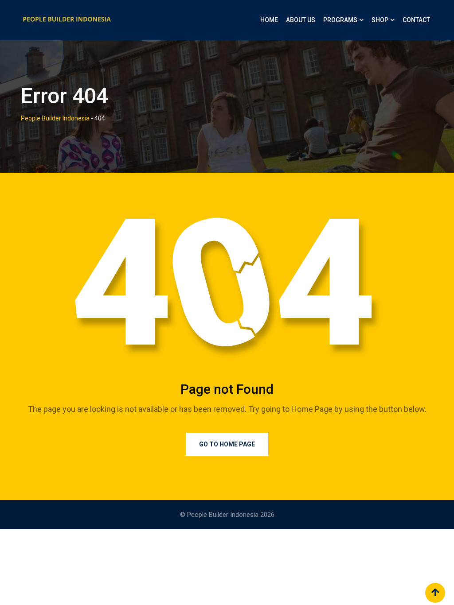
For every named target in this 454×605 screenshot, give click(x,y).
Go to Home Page (227, 444)
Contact (416, 19)
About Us (300, 19)
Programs (340, 19)
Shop (380, 19)
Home (269, 19)
